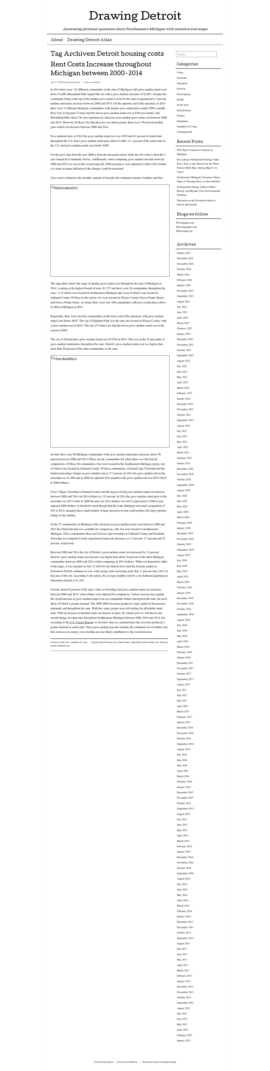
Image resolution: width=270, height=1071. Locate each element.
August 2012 (183, 1008)
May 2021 (182, 441)
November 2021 (185, 409)
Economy (182, 77)
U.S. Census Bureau (81, 622)
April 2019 (182, 576)
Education (182, 83)
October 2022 (184, 350)
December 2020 (185, 468)
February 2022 (184, 393)
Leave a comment (92, 82)
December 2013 (185, 921)
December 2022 (185, 339)
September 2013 (185, 938)
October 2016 (184, 738)
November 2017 (185, 668)
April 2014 (182, 900)
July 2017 (182, 690)
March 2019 (183, 582)
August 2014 (183, 878)
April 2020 (182, 512)
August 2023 (183, 301)
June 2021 (182, 436)
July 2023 (182, 307)
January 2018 (184, 657)
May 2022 (182, 377)
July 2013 (182, 948)
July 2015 (182, 819)
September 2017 (185, 679)
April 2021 (182, 447)
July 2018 (182, 625)
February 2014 (184, 911)
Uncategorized (184, 131)
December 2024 (185, 258)
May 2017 (182, 700)
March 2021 (183, 452)
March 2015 (183, 841)
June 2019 (182, 566)
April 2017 (182, 706)
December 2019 (185, 533)
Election (181, 88)
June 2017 (182, 695)
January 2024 (184, 285)
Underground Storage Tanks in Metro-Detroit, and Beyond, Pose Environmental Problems (198, 191)
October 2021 (184, 414)
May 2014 (182, 895)
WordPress (133, 1061)
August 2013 (183, 943)
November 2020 (185, 474)
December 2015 (185, 792)
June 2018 (182, 630)
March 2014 (183, 905)
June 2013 (182, 954)
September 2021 (185, 420)
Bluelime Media (169, 1061)
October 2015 (184, 803)
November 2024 (185, 263)
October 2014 (184, 868)
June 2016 (182, 760)
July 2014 (182, 884)
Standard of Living (79, 642)
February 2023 (184, 328)
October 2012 (184, 997)
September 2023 (185, 296)
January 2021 (184, 463)
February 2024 (184, 280)
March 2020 (183, 517)
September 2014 (185, 873)
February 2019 (184, 587)
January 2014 (184, 916)
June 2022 (182, 371)
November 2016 (185, 733)
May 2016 (182, 765)
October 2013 (184, 932)
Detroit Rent (136, 642)
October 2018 (184, 609)
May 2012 (182, 1024)
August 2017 (183, 684)
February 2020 (184, 522)
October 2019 (184, 544)
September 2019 (185, 549)
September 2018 (185, 614)
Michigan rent (64, 645)
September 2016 (185, 744)
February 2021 (184, 458)
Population (182, 121)
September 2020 (185, 485)
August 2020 (183, 490)
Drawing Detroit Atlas (89, 40)
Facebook (213, 4)
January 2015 (184, 851)
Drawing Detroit (135, 17)
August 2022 (183, 361)
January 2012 (184, 1040)
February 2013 (184, 975)
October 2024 (184, 269)
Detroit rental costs (151, 642)
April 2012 (182, 1029)
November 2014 (185, 862)
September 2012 (185, 1002)
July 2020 (182, 495)
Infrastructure (184, 110)
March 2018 (183, 646)
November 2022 (185, 344)
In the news (65, 642)
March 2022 (183, 387)
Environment (183, 94)
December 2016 (185, 727)
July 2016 (182, 754)
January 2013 (184, 981)
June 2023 (182, 312)
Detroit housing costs (108, 642)
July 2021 (182, 431)
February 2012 (184, 1035)
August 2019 (183, 555)
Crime (180, 72)
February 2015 (184, 846)
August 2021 (183, 425)
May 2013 (182, 959)
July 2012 (182, 1013)
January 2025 (184, 253)
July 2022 (182, 366)
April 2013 (182, 965)
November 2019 (185, 539)
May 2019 (182, 571)
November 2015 (185, 797)
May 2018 (182, 636)
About (57, 40)
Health (180, 99)
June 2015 (182, 824)
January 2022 (184, 398)
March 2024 (183, 274)
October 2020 (184, 479)
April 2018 (182, 641)
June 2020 (182, 501)
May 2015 (182, 830)
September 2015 (185, 808)
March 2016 (183, 776)
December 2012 (185, 986)
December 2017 (185, 663)
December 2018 (185, 598)
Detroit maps (124, 642)
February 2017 (184, 717)
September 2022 (185, 355)
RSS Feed (220, 4)
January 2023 (184, 334)
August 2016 (183, 749)
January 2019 (184, 593)
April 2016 (182, 771)
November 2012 (185, 992)
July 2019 (182, 560)
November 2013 (185, 927)
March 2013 (183, 970)
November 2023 (185, 290)
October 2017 (184, 673)
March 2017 (183, 711)
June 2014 (182, 889)
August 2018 (183, 619)
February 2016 (184, 781)
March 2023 (183, 323)
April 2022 (182, 382)
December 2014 (185, 857)
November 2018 (185, 603)
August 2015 (183, 814)
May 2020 (182, 506)
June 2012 (182, 1019)
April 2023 (182, 317)
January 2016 (184, 787)
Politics (181, 115)
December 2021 (185, 404)
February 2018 (184, 652)
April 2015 (182, 835)
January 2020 (184, 528)
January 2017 (184, 722)
